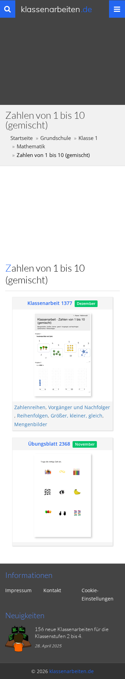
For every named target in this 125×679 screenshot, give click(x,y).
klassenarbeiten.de (71, 671)
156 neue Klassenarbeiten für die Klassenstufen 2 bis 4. (72, 632)
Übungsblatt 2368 (49, 443)
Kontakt (52, 590)
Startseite (21, 138)
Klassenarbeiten (56, 9)
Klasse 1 (88, 138)
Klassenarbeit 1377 (49, 303)
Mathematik (31, 146)
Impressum (18, 590)
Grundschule (55, 138)
